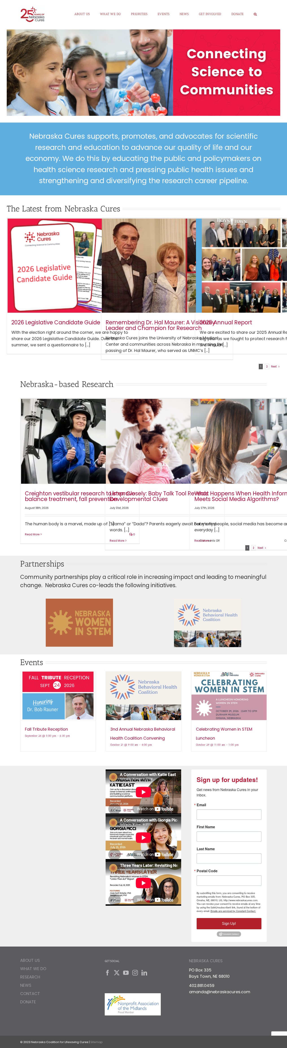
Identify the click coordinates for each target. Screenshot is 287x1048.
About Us (30, 961)
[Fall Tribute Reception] (58, 696)
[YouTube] (126, 972)
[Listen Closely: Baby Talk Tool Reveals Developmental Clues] (165, 441)
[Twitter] (117, 972)
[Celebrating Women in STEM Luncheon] (229, 696)
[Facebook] (107, 972)
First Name (206, 827)
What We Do (33, 968)
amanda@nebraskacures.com (219, 992)
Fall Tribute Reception (46, 729)
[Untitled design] (207, 600)
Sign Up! (229, 923)
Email (201, 805)
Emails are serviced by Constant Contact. (233, 911)
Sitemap (96, 1042)
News (25, 985)
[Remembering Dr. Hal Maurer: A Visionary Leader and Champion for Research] (167, 266)
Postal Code (207, 871)
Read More (32, 534)
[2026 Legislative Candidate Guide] (73, 266)
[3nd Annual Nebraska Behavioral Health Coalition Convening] (143, 696)
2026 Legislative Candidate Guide (55, 322)
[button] (255, 12)
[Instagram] (135, 972)
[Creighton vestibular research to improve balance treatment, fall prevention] (80, 441)
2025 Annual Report (226, 322)
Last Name (206, 849)
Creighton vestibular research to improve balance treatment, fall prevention (80, 496)
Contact (30, 993)
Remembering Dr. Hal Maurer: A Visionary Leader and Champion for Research (160, 325)
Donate (28, 1002)
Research (30, 977)
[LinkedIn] (144, 972)
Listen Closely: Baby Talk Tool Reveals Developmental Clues (159, 496)
